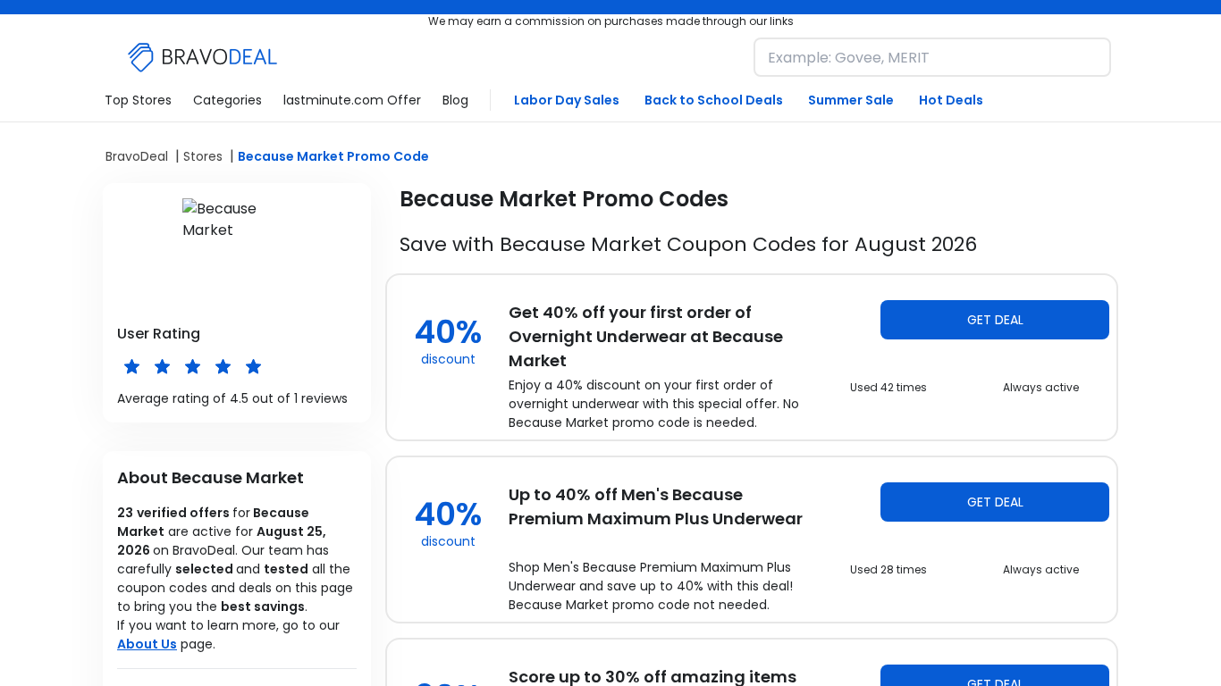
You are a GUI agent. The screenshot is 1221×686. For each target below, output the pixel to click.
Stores (203, 156)
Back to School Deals (713, 100)
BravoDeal (136, 156)
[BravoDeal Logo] (203, 58)
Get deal (995, 320)
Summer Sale (851, 100)
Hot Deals (951, 100)
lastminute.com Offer (352, 100)
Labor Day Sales (566, 100)
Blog (455, 100)
